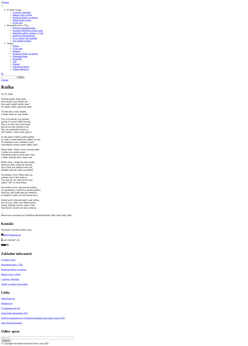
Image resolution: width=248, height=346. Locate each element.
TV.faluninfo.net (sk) (10, 308)
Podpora (16, 51)
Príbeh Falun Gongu (22, 20)
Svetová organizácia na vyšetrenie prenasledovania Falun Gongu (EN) (33, 318)
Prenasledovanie (20, 56)
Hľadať (21, 77)
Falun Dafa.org (8, 298)
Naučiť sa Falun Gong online (14, 284)
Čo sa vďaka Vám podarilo (25, 38)
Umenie (16, 64)
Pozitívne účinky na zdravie (25, 17)
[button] (2, 74)
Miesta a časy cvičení (22, 15)
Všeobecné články (21, 66)
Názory (16, 46)
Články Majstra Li (21, 69)
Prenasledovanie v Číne (12, 264)
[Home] (5, 2)
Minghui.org (6, 303)
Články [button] (10, 43)
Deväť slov (18, 23)
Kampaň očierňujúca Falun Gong (28, 30)
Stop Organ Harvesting (11, 323)
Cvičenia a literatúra (22, 12)
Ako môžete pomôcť (22, 41)
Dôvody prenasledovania (24, 28)
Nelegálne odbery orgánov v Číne (28, 33)
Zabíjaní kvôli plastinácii (24, 35)
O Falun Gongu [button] (14, 10)
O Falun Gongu (8, 260)
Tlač (15, 61)
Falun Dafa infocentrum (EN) (14, 313)
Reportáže (17, 59)
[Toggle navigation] (2, 5)
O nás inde (17, 48)
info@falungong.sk (12, 235)
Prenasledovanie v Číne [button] (17, 25)
